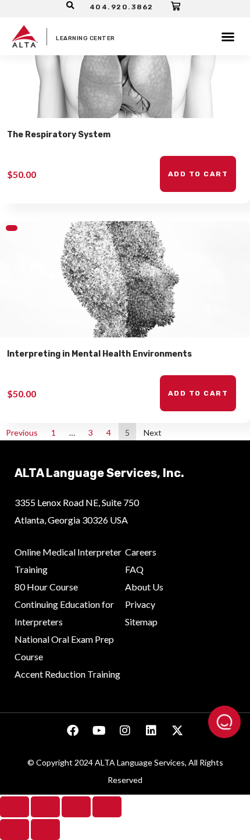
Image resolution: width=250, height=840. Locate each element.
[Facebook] (72, 730)
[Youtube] (98, 730)
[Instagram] (125, 730)
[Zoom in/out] (14, 806)
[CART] (176, 5)
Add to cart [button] (198, 174)
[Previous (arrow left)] (14, 829)
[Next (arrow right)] (45, 829)
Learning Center (85, 38)
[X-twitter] (177, 730)
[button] (227, 36)
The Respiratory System (58, 135)
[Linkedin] (151, 730)
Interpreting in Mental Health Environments (99, 354)
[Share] (76, 806)
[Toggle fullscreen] (45, 806)
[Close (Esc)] (107, 806)
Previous (22, 432)
